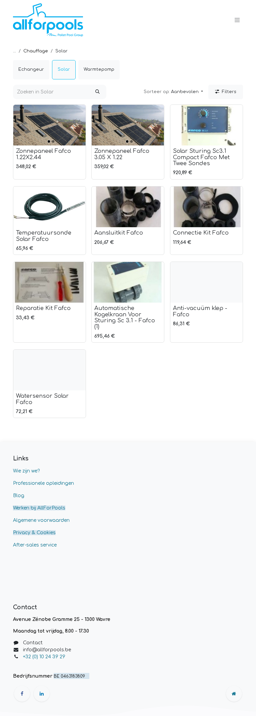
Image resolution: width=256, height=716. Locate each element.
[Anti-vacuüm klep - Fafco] (206, 282)
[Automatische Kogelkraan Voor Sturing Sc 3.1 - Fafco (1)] (128, 282)
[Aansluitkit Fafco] (128, 207)
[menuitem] (31, 69)
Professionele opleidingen (43, 483)
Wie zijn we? (26, 470)
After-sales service (35, 545)
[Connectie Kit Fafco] (206, 207)
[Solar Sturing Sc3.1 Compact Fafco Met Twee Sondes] (206, 125)
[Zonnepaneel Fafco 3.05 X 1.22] (128, 125)
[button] (173, 92)
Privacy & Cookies (34, 532)
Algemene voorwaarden (41, 520)
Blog (18, 495)
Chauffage (35, 51)
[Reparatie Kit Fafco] (49, 282)
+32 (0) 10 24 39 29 (45, 656)
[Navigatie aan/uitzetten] (237, 20)
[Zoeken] (97, 92)
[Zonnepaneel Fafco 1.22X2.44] (49, 125)
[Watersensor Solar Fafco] (49, 370)
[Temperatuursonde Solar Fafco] (49, 207)
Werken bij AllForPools (39, 507)
